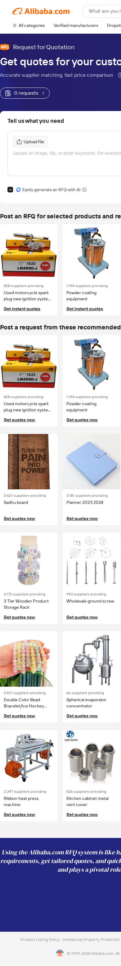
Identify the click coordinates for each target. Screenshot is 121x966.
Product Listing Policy (40, 939)
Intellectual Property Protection (92, 939)
